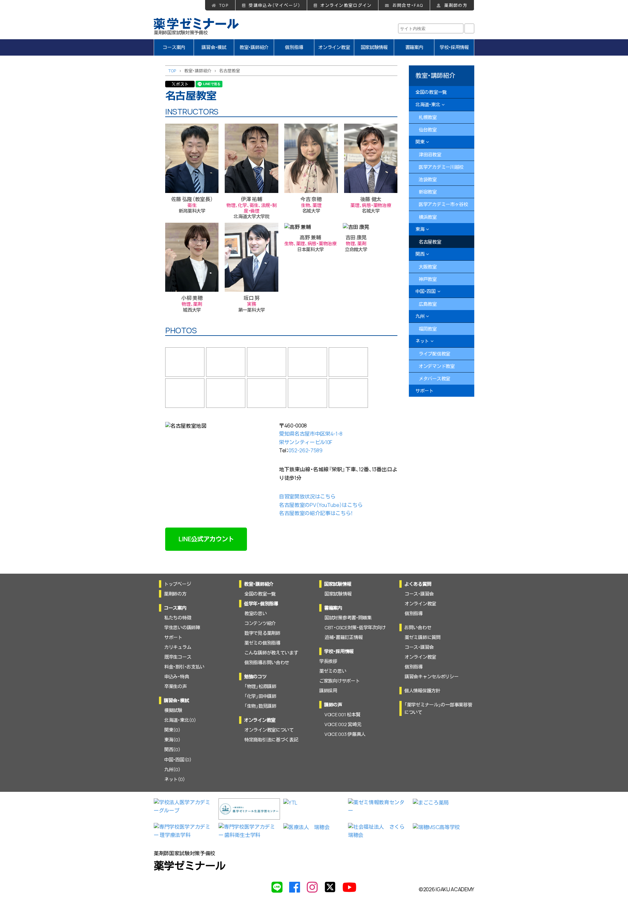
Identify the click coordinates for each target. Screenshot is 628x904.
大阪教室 (428, 267)
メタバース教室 (434, 378)
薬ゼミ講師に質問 (423, 637)
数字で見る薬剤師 (262, 633)
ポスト (182, 84)
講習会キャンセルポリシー (432, 676)
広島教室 (428, 304)
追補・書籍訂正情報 (343, 637)
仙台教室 (428, 130)
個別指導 (294, 47)
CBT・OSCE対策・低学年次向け (355, 627)
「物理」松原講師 (260, 686)
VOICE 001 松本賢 (342, 714)
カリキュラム (177, 647)
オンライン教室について (269, 730)
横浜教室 (428, 217)
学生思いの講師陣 (182, 627)
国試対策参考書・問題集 (348, 618)
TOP (224, 5)
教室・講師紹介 (254, 47)
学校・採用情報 (454, 47)
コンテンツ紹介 (260, 623)
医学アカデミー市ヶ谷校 (443, 204)
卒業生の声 (175, 686)
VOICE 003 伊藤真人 (344, 734)
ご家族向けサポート (339, 681)
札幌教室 (428, 117)
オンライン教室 (334, 47)
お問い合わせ (417, 627)
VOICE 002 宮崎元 (342, 724)
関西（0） (172, 749)
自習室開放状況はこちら (307, 496)
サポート (424, 391)
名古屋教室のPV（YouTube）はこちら (320, 505)
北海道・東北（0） (180, 720)
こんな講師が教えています (271, 653)
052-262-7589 (305, 450)
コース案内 (174, 47)
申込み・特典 (176, 676)
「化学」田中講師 (260, 696)
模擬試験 (173, 710)
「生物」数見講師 (260, 706)
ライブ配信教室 (434, 354)
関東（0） (172, 730)
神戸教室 (428, 279)
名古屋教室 (430, 242)
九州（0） (172, 769)
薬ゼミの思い (332, 671)
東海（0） (172, 740)
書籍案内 (414, 47)
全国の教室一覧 (431, 92)
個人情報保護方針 (422, 690)
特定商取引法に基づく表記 (271, 740)
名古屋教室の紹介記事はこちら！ (316, 513)
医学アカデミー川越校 (441, 167)
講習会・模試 (213, 47)
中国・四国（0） (178, 759)
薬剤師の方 (455, 5)
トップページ (177, 584)
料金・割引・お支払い (184, 667)
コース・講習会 (419, 594)
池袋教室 (428, 179)
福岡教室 (428, 329)
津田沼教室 (430, 154)
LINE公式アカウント (206, 539)
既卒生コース (177, 657)
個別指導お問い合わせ (266, 662)
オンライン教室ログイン (346, 5)
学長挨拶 (328, 661)
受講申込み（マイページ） (274, 5)
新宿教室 (428, 192)
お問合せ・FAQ (407, 5)
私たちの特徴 (177, 618)
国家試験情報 (374, 47)
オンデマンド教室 (437, 366)
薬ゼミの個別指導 (262, 643)
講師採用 (328, 690)
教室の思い (255, 613)
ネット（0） (174, 779)
